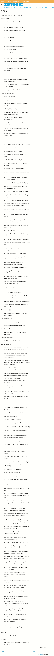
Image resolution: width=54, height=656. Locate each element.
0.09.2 (3, 652)
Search (9, 7)
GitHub (41, 654)
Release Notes (19, 652)
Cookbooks (44, 7)
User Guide (18, 7)
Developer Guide (31, 7)
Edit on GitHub (44, 647)
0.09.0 (34, 652)
